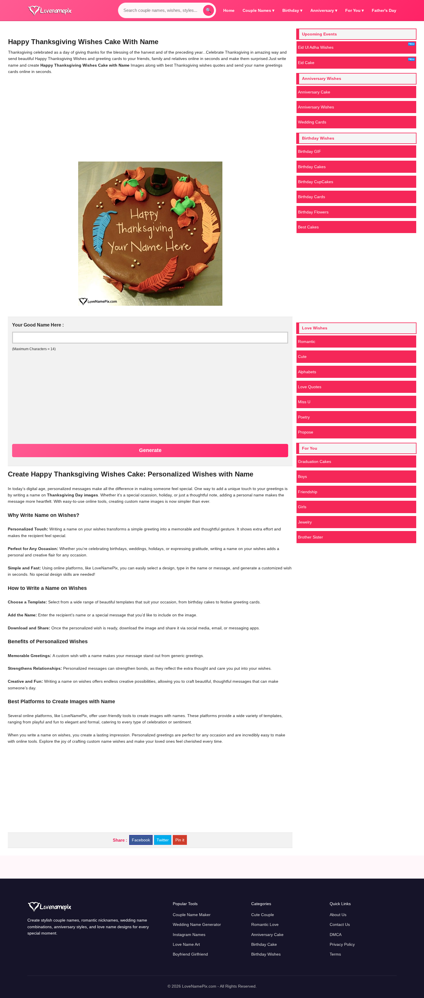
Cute (302, 356)
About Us (338, 914)
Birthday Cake (264, 944)
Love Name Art (186, 944)
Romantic (306, 341)
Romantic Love (265, 924)
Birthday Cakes (312, 166)
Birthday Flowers (313, 212)
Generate (150, 450)
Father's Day (384, 10)
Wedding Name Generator (197, 924)
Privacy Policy (342, 944)
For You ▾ (354, 10)
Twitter (163, 840)
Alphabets (307, 371)
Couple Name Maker (192, 914)
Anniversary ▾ (323, 10)
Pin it (179, 840)
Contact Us (340, 924)
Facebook (141, 840)
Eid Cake (306, 62)
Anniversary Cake (314, 92)
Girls (302, 506)
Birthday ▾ (292, 10)
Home (228, 10)
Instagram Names (189, 934)
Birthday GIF (309, 151)
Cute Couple (262, 914)
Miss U (304, 401)
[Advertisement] (150, 118)
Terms (335, 954)
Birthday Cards (311, 196)
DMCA (336, 934)
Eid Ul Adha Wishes (315, 47)
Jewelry (305, 522)
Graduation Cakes (314, 461)
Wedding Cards (312, 122)
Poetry (304, 417)
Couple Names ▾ (258, 10)
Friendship (307, 491)
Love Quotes (309, 386)
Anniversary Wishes (316, 107)
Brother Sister (310, 537)
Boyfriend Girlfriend (190, 954)
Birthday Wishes (266, 954)
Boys (302, 476)
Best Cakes (308, 227)
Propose (305, 432)
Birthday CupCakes (315, 181)
